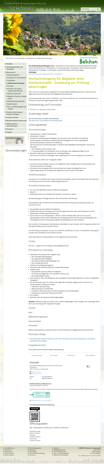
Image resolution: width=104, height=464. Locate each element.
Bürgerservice (31, 58)
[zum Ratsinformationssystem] (14, 146)
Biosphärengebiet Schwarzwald (16, 120)
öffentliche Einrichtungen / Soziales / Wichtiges (14, 113)
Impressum (8, 450)
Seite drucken (54, 355)
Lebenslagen (11, 80)
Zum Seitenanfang (36, 355)
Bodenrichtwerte (12, 104)
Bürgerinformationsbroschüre (16, 101)
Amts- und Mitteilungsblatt (61, 453)
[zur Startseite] (32, 12)
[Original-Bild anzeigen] (35, 421)
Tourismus (9, 129)
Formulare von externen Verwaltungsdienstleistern (15, 90)
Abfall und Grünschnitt (14, 93)
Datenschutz (8, 451)
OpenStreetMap (36, 372)
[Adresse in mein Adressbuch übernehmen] (89, 368)
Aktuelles (9, 64)
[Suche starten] (98, 9)
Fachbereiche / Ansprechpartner (17, 77)
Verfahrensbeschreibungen (16, 83)
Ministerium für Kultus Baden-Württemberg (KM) (45, 121)
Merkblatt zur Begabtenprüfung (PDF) (43, 109)
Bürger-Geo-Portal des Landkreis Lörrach (17, 97)
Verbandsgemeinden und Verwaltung (14, 68)
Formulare (11, 86)
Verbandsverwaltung (60, 451)
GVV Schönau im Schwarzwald (15, 58)
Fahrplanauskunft (36, 374)
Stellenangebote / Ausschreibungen (12, 125)
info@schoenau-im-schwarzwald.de (42, 400)
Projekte (9, 132)
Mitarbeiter (32, 450)
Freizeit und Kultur (12, 117)
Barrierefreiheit (9, 453)
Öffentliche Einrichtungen (61, 455)
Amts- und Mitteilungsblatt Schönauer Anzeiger (19, 108)
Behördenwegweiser (13, 75)
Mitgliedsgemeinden (59, 450)
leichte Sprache (9, 455)
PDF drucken (71, 355)
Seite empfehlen (90, 355)
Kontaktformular (9, 448)
